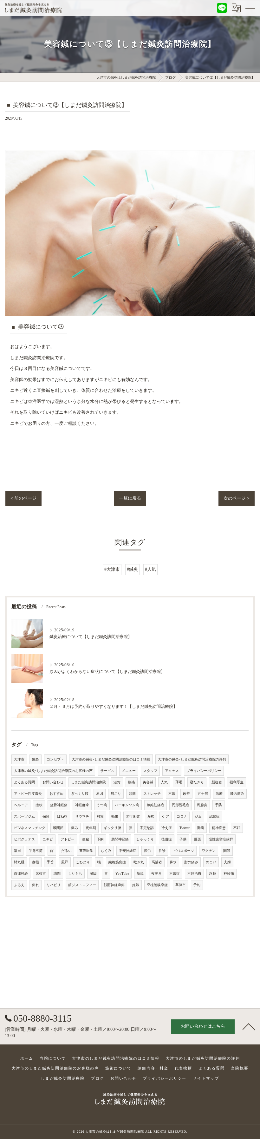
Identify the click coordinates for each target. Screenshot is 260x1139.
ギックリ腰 (112, 828)
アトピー (68, 839)
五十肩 (203, 793)
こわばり (83, 862)
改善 (186, 793)
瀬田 (17, 851)
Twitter (184, 828)
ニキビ (47, 839)
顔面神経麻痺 (114, 885)
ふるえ (19, 885)
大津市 (19, 759)
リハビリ (54, 885)
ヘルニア (21, 805)
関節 (226, 851)
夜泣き (156, 873)
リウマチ (82, 816)
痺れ (35, 885)
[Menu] (250, 8)
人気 (164, 782)
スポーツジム (24, 816)
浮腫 (212, 873)
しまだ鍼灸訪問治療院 (88, 782)
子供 (182, 839)
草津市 (180, 885)
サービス (107, 771)
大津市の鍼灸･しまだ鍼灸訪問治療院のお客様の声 (53, 771)
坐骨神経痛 (59, 805)
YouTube (122, 873)
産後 (150, 816)
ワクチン (209, 851)
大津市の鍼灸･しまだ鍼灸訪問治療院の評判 (192, 759)
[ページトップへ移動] (249, 1026)
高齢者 (157, 862)
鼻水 (173, 862)
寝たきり (197, 782)
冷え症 (166, 828)
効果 (114, 816)
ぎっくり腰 (79, 793)
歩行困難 (133, 816)
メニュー (129, 771)
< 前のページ (23, 498)
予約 (196, 885)
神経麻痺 (82, 805)
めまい (211, 862)
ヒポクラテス (24, 839)
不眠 (171, 793)
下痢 (100, 839)
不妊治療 (194, 873)
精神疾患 (219, 828)
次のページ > (237, 498)
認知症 (214, 816)
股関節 (58, 828)
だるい (66, 851)
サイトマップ (206, 1078)
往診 (162, 851)
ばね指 (62, 816)
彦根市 (41, 873)
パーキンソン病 (127, 805)
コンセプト (55, 759)
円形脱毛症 (180, 805)
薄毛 (178, 782)
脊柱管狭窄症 (157, 885)
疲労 (147, 851)
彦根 (35, 862)
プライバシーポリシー (203, 771)
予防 (218, 805)
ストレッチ (152, 793)
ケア (165, 816)
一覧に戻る (130, 498)
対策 (100, 816)
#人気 (150, 569)
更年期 (91, 828)
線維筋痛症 (155, 805)
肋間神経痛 (120, 839)
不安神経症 (127, 851)
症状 (39, 805)
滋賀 (117, 782)
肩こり (116, 793)
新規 (140, 873)
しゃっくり (145, 839)
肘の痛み (191, 862)
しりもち (75, 873)
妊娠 (135, 885)
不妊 (236, 828)
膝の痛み (237, 793)
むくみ (106, 851)
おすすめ (56, 793)
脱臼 (93, 873)
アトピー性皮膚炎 (28, 793)
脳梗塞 (216, 782)
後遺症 (166, 839)
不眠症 (174, 873)
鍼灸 (35, 759)
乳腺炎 (202, 805)
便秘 (85, 839)
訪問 (57, 873)
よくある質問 (24, 782)
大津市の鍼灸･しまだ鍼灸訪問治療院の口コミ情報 (111, 759)
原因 (99, 793)
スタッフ (150, 771)
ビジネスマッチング (29, 828)
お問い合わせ (52, 782)
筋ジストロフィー (82, 885)
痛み (74, 828)
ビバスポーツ (183, 851)
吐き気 (138, 862)
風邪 (64, 862)
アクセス (172, 771)
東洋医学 (86, 851)
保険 (45, 816)
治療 (219, 793)
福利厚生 (237, 782)
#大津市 (112, 569)
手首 (50, 862)
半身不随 (35, 851)
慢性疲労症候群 (221, 839)
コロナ (182, 816)
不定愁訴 (147, 828)
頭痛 (132, 793)
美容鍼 (148, 782)
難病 (200, 828)
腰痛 (131, 782)
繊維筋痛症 (117, 862)
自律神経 (21, 873)
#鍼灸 (132, 569)
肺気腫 (19, 862)
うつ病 (102, 805)
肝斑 (197, 839)
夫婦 (227, 862)
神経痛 (229, 873)
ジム (198, 816)
